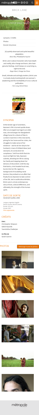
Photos (5, 41)
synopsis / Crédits (9, 38)
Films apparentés (8, 210)
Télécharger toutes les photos (28, 247)
